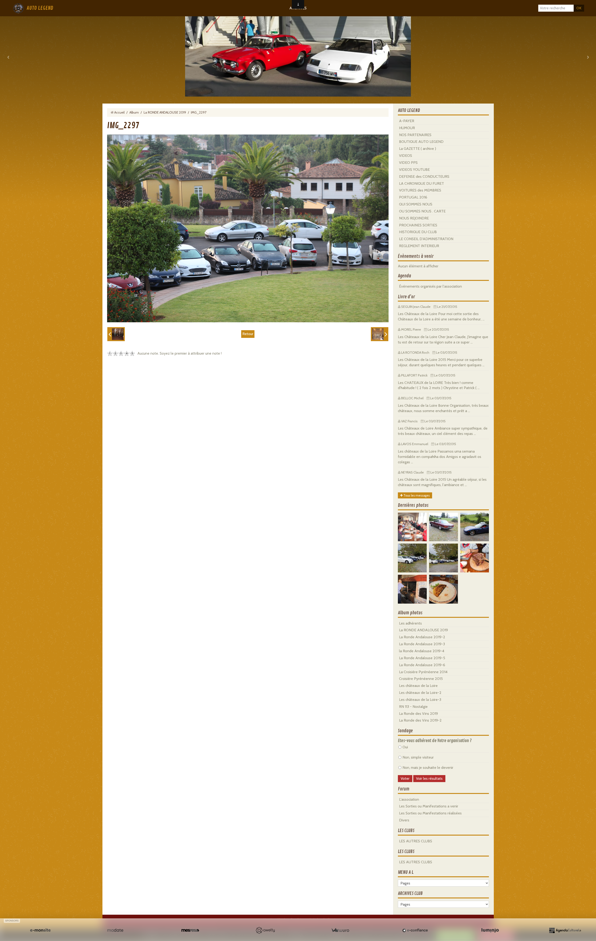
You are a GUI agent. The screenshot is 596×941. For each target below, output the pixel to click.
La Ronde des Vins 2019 (418, 713)
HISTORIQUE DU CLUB (418, 232)
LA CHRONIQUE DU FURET (421, 183)
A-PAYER (406, 121)
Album (134, 112)
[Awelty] (265, 930)
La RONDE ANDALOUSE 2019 (165, 112)
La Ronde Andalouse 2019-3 (422, 644)
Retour (247, 334)
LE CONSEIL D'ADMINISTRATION (426, 239)
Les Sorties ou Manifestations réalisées (430, 813)
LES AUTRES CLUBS (415, 841)
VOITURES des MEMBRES (420, 190)
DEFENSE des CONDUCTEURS (424, 176)
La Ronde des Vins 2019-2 (420, 720)
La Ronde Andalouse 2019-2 (422, 637)
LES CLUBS (406, 830)
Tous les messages (416, 495)
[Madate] (115, 930)
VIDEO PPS (408, 162)
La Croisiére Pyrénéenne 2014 (423, 672)
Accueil (119, 112)
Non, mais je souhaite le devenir (428, 767)
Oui (405, 747)
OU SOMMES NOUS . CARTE (422, 211)
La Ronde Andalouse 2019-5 (422, 658)
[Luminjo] (490, 930)
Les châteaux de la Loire (418, 685)
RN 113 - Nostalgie (413, 706)
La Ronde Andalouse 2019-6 (422, 665)
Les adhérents (410, 623)
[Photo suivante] (379, 334)
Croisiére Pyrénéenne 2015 (421, 678)
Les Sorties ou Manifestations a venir (428, 806)
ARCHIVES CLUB (410, 893)
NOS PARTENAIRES (415, 135)
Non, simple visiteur (418, 757)
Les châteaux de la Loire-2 (420, 692)
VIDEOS (405, 155)
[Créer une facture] (340, 930)
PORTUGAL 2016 (413, 197)
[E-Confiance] (415, 930)
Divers (404, 820)
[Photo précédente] (116, 334)
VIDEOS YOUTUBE (414, 169)
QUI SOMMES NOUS (415, 204)
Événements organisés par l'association (430, 286)
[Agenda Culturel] (565, 930)
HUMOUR (407, 128)
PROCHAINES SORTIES (418, 225)
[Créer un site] (40, 930)
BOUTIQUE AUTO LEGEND (421, 141)
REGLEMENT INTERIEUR (419, 246)
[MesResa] (190, 930)
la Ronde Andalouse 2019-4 (421, 651)
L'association (409, 799)
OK (578, 8)
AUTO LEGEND (40, 8)
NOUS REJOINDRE (414, 218)
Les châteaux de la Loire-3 (420, 699)
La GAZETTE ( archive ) (417, 148)
